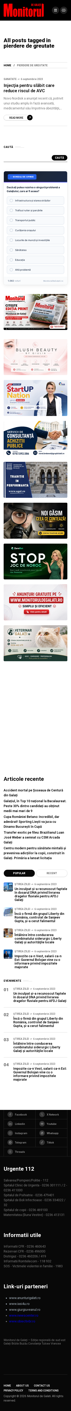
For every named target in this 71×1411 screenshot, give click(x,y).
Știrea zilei (22, 884)
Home (7, 65)
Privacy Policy (13, 1390)
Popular (19, 873)
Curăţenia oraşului (25, 230)
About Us (22, 1385)
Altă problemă (23, 269)
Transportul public (25, 220)
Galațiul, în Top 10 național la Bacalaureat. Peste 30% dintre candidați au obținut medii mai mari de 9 (35, 806)
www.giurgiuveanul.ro (24, 1309)
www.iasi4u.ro (19, 1304)
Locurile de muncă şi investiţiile (32, 240)
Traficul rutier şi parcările (29, 210)
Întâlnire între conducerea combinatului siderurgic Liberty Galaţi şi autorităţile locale (38, 938)
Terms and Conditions (43, 1390)
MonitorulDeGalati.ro (53, 281)
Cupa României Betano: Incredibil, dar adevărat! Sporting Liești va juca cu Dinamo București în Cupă (31, 821)
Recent (52, 873)
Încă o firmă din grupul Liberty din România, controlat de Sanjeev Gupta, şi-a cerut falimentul (39, 917)
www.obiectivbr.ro (22, 1321)
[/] (55, 10)
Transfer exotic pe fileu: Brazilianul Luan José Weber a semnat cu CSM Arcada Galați (34, 837)
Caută (59, 157)
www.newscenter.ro (23, 1315)
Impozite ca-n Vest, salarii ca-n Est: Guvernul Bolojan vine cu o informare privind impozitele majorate (38, 961)
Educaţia (20, 259)
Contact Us (42, 1385)
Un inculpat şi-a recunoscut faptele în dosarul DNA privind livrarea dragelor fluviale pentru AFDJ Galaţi (41, 894)
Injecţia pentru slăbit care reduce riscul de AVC (29, 88)
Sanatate (10, 79)
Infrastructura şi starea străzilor (32, 200)
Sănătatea (20, 250)
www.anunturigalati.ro (24, 1298)
